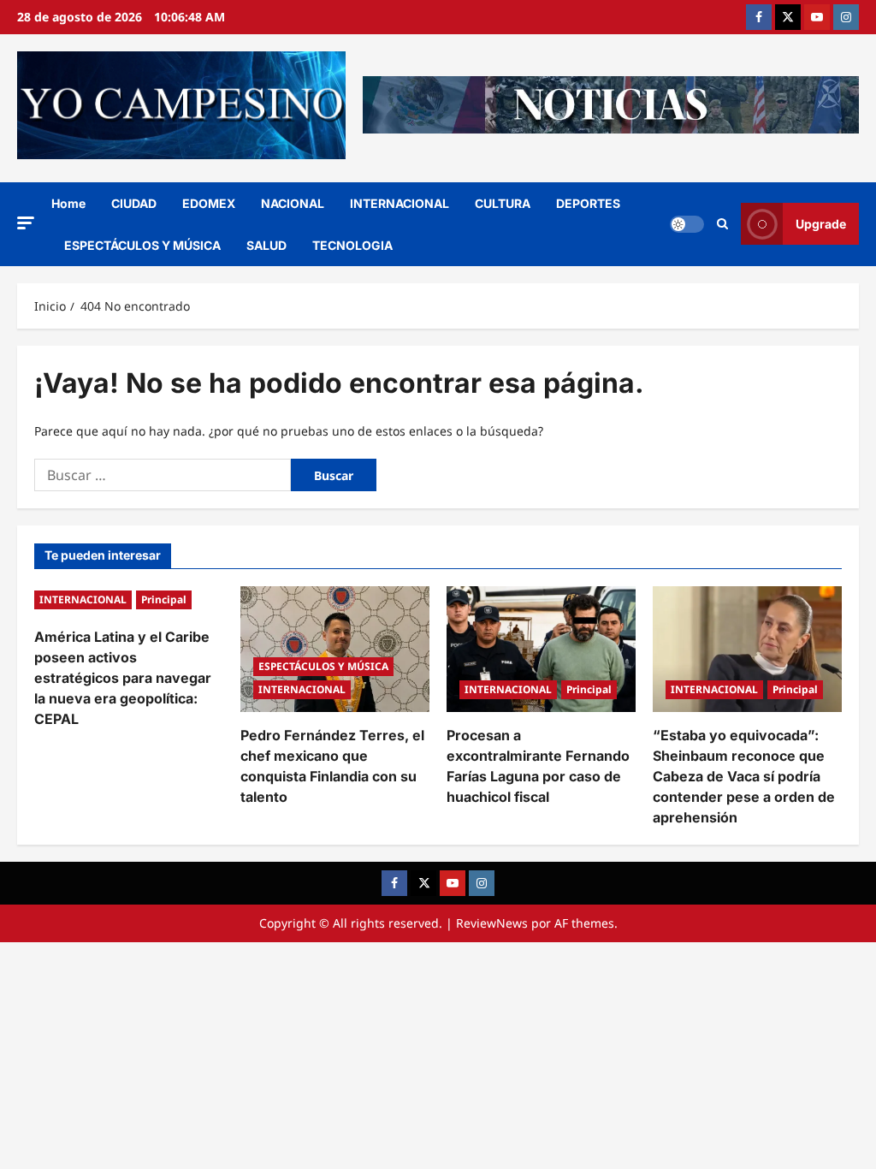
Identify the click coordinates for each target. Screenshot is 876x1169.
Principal (163, 599)
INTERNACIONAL (399, 203)
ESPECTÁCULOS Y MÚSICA (142, 245)
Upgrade (821, 224)
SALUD (266, 245)
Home (68, 203)
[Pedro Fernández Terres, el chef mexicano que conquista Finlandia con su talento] (334, 649)
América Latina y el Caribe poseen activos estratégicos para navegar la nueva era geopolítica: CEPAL (122, 677)
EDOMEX (208, 203)
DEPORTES (588, 203)
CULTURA (502, 203)
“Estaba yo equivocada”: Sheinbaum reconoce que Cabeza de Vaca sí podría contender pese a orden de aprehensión (744, 776)
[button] (25, 223)
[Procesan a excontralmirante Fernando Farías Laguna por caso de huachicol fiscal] (541, 649)
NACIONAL (292, 203)
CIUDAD (134, 203)
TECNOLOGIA (352, 245)
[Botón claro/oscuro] (687, 224)
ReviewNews (492, 923)
